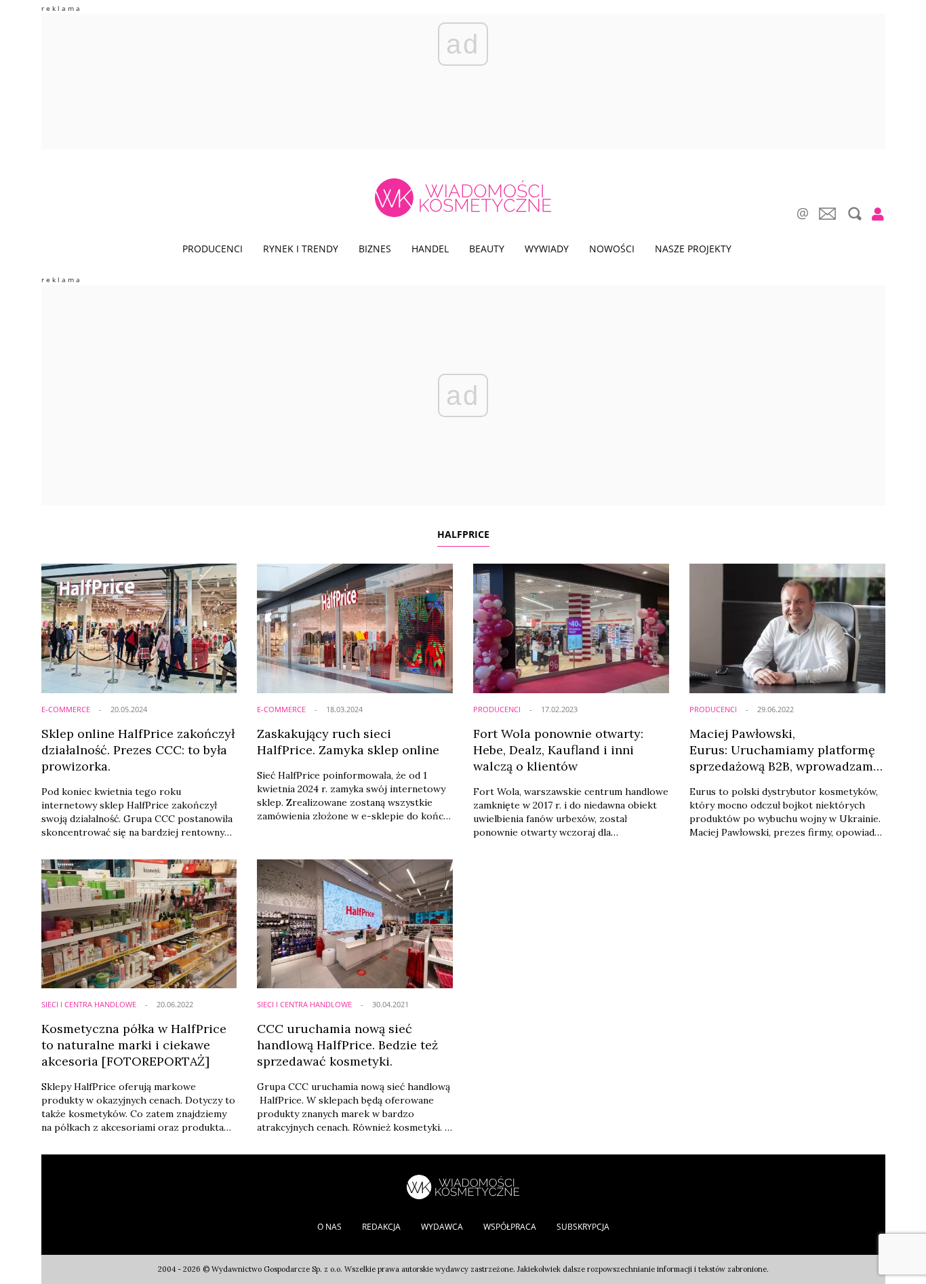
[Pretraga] (853, 213)
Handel (430, 248)
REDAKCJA (381, 1226)
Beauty (486, 248)
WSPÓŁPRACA (509, 1226)
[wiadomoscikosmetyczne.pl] (463, 197)
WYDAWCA (442, 1226)
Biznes (375, 248)
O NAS (329, 1226)
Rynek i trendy (300, 248)
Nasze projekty (693, 248)
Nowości (612, 248)
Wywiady (547, 248)
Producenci (212, 248)
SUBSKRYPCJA (583, 1226)
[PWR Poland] (463, 1186)
